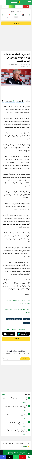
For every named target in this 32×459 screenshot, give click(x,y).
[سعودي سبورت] (16, 2)
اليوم (12, 6)
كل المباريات (16, 23)
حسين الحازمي (23, 64)
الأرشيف (5, 443)
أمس (19, 6)
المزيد (3, 394)
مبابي (26, 319)
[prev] (29, 14)
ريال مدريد (18, 319)
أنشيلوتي (26, 322)
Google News (11, 101)
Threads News (20, 101)
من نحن (27, 443)
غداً (5, 6)
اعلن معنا (11, 443)
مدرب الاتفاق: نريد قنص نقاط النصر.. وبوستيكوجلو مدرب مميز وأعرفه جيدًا (17, 452)
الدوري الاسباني (10, 319)
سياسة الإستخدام (19, 443)
